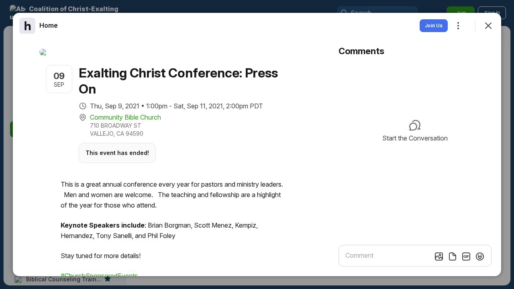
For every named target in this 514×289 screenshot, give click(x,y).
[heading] (48, 25)
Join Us (434, 25)
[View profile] (27, 26)
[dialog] (257, 144)
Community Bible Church (125, 117)
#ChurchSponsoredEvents (99, 276)
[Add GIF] (466, 256)
